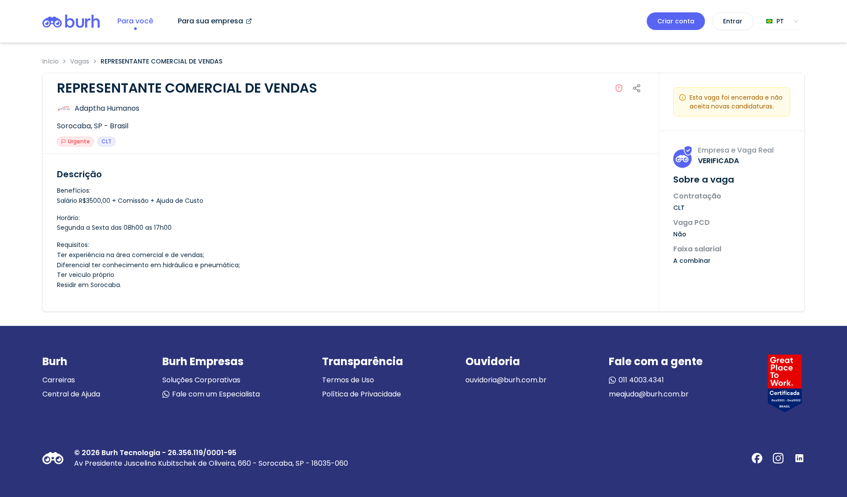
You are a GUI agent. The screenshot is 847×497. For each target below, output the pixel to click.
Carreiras (58, 380)
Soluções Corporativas (201, 380)
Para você (135, 21)
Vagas (79, 61)
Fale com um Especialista (216, 394)
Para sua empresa (210, 21)
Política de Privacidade (361, 394)
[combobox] (783, 21)
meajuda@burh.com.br (649, 394)
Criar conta (675, 21)
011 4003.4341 (641, 380)
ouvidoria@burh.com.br (506, 380)
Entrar (732, 21)
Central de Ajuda (71, 394)
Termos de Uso (348, 380)
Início (50, 61)
